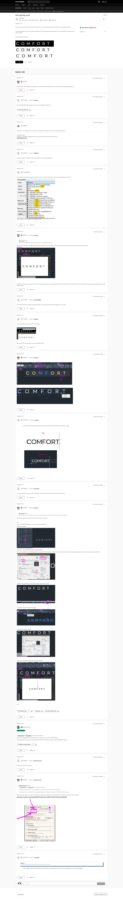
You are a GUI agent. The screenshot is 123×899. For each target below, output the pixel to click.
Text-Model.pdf (22, 711)
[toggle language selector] (99, 1)
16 (21, 776)
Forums (24, 8)
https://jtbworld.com (22, 138)
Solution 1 (82, 31)
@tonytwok (21, 241)
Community (18, 8)
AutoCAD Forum (48, 11)
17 (21, 853)
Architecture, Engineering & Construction (27, 11)
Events (33, 8)
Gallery (42, 8)
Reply (19, 62)
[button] (107, 19)
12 (21, 484)
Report (30, 62)
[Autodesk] (19, 1)
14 (21, 723)
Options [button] (105, 15)
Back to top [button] (21, 894)
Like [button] (25, 62)
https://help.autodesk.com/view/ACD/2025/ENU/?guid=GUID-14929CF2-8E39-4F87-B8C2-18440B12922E (42, 797)
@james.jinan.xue (23, 785)
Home (16, 11)
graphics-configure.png (24, 744)
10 (21, 353)
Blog (29, 8)
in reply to (33, 100)
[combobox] (38, 2)
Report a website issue (100, 894)
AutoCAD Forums (40, 11)
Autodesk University (49, 8)
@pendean (28, 735)
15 (21, 756)
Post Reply (101, 883)
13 (21, 504)
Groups (37, 8)
